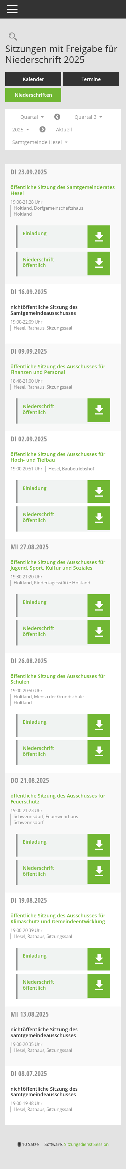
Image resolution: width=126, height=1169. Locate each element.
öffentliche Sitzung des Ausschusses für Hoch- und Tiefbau (57, 457)
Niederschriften (33, 95)
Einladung (35, 234)
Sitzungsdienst (86, 1144)
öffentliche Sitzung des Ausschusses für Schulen (57, 679)
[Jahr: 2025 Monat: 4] (57, 117)
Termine (91, 79)
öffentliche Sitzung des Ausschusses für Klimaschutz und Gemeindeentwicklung (57, 918)
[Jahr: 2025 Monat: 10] (42, 129)
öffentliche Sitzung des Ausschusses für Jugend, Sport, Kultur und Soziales (57, 565)
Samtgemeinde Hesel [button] (37, 142)
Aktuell (64, 129)
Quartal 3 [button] (86, 117)
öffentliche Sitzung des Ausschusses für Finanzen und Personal (57, 369)
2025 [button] (18, 129)
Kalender (33, 79)
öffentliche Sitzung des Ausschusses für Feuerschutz (57, 798)
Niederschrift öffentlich (38, 263)
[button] (99, 236)
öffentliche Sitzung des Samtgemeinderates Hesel (62, 190)
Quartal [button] (30, 117)
